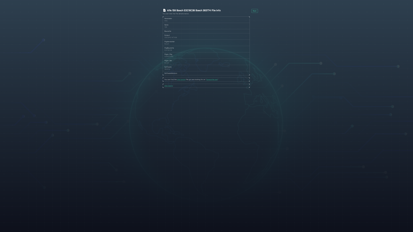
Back (255, 11)
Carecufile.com (212, 79)
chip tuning (181, 79)
